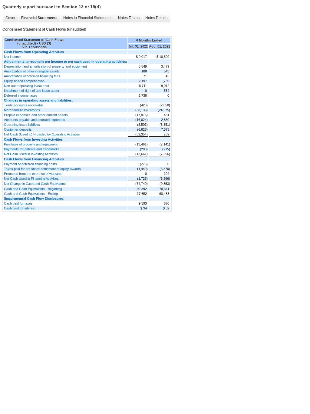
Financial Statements (39, 18)
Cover (10, 18)
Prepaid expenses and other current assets (36, 115)
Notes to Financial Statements (87, 18)
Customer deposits (18, 129)
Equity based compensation (24, 81)
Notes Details (156, 18)
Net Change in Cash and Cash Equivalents (35, 183)
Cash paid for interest (19, 208)
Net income (12, 56)
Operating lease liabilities (22, 124)
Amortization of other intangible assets (32, 71)
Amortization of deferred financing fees (32, 76)
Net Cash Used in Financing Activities (31, 178)
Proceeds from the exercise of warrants (33, 173)
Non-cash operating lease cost (26, 86)
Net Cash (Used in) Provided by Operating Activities (42, 134)
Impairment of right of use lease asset (31, 90)
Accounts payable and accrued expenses (34, 120)
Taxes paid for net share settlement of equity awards (42, 169)
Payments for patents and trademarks (32, 149)
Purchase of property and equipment (31, 144)
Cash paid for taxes (18, 203)
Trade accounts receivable (23, 105)
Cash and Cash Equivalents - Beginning (33, 189)
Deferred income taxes (21, 95)
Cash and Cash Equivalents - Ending (31, 193)
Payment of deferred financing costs (30, 164)
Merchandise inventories (22, 110)
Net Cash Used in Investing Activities (31, 154)
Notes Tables (129, 18)
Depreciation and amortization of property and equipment (45, 66)
